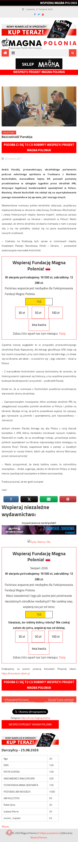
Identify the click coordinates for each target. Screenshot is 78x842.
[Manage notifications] (9, 832)
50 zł (38, 312)
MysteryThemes (38, 837)
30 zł (22, 312)
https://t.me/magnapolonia (35, 718)
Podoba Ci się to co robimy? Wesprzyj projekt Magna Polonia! (39, 147)
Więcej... (6, 826)
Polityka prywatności (48, 833)
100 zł (55, 312)
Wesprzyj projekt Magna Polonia (39, 72)
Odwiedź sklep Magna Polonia (39, 63)
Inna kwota (39, 324)
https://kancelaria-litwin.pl (16, 673)
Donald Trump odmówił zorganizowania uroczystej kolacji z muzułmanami (58, 700)
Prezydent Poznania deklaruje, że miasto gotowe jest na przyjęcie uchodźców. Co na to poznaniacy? (20, 700)
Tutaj (62, 333)
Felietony (8, 132)
